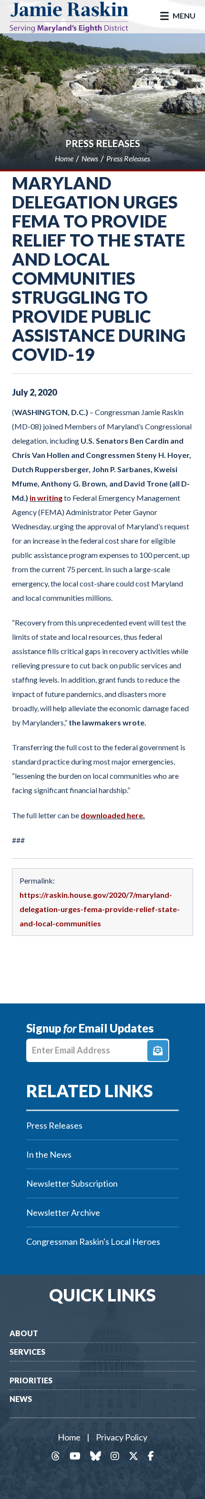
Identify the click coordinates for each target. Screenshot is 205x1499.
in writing (46, 497)
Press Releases (102, 143)
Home (69, 1437)
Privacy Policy (121, 1437)
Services (27, 1351)
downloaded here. (113, 815)
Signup (158, 1051)
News (21, 1398)
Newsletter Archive (63, 1212)
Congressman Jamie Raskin (76, 16)
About (24, 1333)
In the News (49, 1154)
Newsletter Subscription (72, 1183)
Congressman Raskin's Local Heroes (93, 1241)
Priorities (31, 1380)
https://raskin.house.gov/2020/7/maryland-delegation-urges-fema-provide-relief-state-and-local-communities (100, 909)
